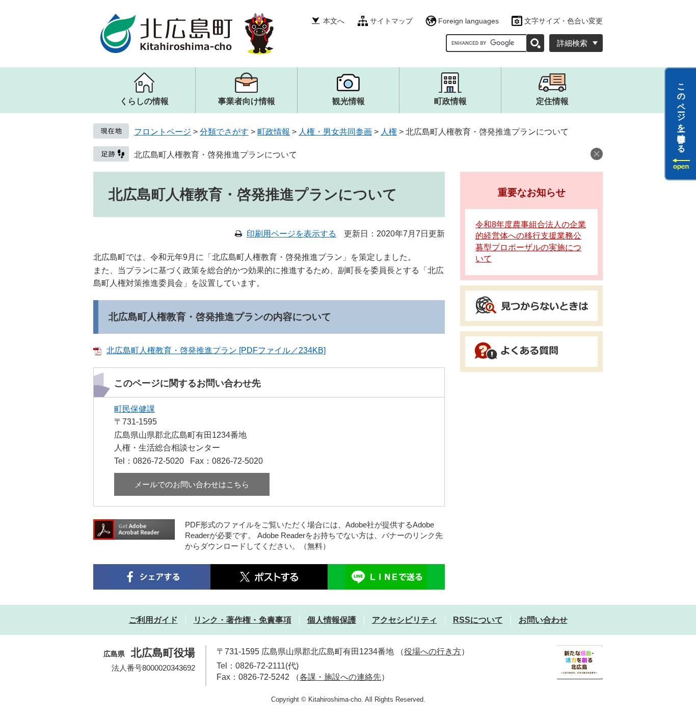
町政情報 (273, 131)
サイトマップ (391, 21)
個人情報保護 (331, 620)
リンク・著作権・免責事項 (242, 620)
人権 (389, 131)
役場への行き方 (432, 651)
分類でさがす (224, 131)
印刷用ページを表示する (291, 233)
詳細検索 (572, 43)
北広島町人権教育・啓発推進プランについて (215, 154)
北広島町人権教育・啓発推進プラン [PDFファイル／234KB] (216, 350)
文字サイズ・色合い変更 (563, 21)
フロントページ (162, 131)
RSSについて (478, 620)
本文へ (333, 21)
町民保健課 (134, 409)
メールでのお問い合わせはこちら (192, 484)
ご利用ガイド (153, 620)
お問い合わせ (543, 620)
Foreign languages (468, 21)
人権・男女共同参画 (335, 131)
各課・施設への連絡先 (340, 677)
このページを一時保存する (681, 113)
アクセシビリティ (404, 620)
